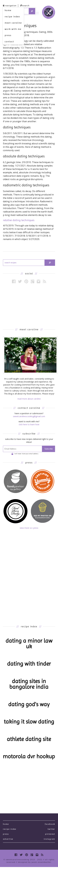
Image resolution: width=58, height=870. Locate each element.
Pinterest (50, 834)
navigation (10, 6)
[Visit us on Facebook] (13, 281)
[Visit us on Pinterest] (26, 281)
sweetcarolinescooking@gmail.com (29, 416)
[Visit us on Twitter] (20, 281)
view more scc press (29, 528)
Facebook (50, 824)
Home (6, 824)
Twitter (51, 829)
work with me (13, 29)
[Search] (32, 11)
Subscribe (48, 449)
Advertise (8, 839)
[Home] (48, 13)
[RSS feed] (44, 281)
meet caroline (13, 22)
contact (9, 41)
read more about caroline (29, 398)
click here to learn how (29, 424)
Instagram (49, 839)
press (8, 35)
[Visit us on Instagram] (38, 281)
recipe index (12, 16)
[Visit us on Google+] (32, 281)
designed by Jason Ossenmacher (34, 862)
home (8, 10)
